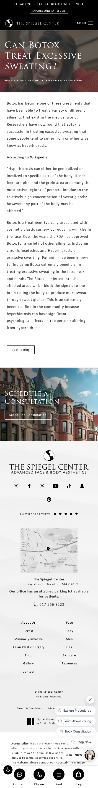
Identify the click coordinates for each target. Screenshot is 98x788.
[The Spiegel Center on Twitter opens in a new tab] (42, 486)
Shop (78, 784)
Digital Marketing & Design (53, 721)
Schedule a (32, 397)
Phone (39, 784)
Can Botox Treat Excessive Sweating (55, 80)
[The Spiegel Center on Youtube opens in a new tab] (55, 486)
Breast (29, 630)
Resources (69, 663)
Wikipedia (38, 157)
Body (69, 630)
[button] (8, 769)
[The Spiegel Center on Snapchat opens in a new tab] (82, 486)
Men (69, 639)
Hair (69, 647)
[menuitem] (15, 486)
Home (9, 80)
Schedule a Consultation (27, 414)
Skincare (69, 655)
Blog (20, 80)
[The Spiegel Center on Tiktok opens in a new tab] (68, 486)
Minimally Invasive (28, 639)
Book (59, 784)
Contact (19, 784)
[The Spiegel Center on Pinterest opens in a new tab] (49, 499)
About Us (28, 622)
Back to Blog (21, 350)
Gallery (28, 663)
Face (69, 622)
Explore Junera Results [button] (49, 11)
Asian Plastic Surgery (28, 647)
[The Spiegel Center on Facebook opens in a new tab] (29, 486)
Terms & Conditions (30, 708)
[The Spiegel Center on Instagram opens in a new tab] (15, 486)
